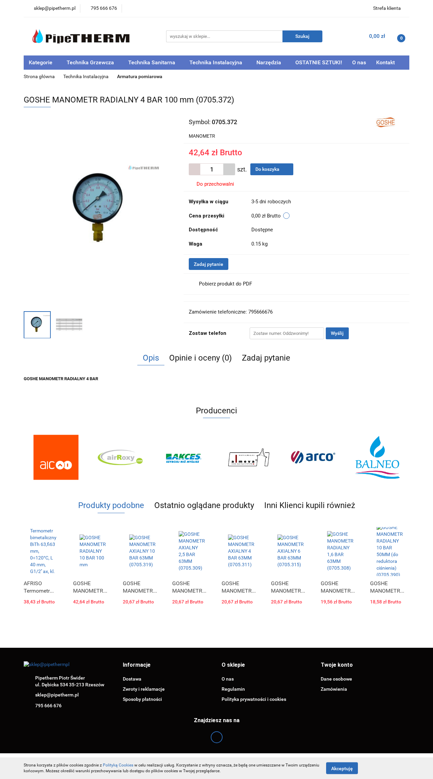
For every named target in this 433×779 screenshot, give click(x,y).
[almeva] (248, 457)
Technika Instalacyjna (216, 62)
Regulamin (233, 689)
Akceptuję (342, 768)
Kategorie (41, 62)
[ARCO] (313, 457)
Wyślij (337, 333)
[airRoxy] (120, 457)
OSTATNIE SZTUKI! (318, 62)
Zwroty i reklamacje (144, 689)
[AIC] (56, 457)
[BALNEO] (377, 457)
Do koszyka (267, 169)
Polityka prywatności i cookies (254, 699)
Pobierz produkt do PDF (225, 284)
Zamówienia (334, 689)
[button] (137, 665)
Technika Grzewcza (91, 62)
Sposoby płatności (142, 699)
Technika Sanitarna (152, 62)
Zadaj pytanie (208, 264)
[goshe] (386, 121)
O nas (359, 62)
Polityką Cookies (118, 765)
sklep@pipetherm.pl (57, 694)
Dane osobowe (336, 679)
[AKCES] (184, 457)
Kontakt (385, 62)
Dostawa (132, 679)
